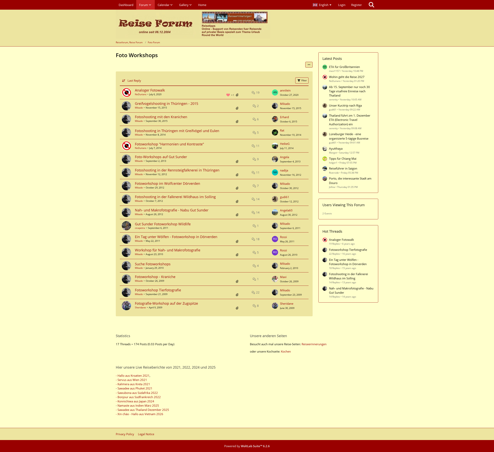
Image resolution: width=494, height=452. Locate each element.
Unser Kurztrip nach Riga (345, 105)
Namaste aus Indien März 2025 (138, 405)
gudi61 (284, 197)
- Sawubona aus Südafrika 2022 (137, 393)
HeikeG (285, 144)
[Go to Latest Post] (275, 92)
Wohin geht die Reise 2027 (347, 77)
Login (341, 5)
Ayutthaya (336, 148)
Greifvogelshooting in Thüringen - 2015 (166, 103)
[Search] (371, 5)
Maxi (283, 277)
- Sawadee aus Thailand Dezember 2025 (142, 410)
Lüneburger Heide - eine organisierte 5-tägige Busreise (348, 136)
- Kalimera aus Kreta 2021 (133, 384)
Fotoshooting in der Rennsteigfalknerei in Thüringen (177, 170)
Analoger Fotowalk (150, 90)
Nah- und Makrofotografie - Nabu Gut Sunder (171, 210)
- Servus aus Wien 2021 (131, 380)
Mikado (139, 107)
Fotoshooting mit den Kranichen (161, 116)
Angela (284, 157)
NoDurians (140, 94)
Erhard (284, 117)
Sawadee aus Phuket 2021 (135, 388)
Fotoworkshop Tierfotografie (158, 290)
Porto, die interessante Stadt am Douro (350, 180)
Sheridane (140, 307)
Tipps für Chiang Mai (342, 158)
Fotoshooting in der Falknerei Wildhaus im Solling (175, 196)
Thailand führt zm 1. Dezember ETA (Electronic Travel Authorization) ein (349, 120)
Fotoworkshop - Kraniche (155, 276)
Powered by (247, 446)
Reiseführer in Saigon (343, 168)
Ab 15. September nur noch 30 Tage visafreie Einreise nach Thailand (349, 91)
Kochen (286, 351)
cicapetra (140, 228)
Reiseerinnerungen (314, 344)
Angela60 (286, 210)
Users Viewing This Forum (343, 205)
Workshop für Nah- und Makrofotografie (167, 250)
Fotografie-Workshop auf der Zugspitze (166, 303)
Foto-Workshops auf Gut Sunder (161, 156)
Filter (304, 80)
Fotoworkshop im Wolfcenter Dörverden (167, 183)
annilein (285, 90)
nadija (284, 170)
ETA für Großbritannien (344, 67)
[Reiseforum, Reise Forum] (193, 24)
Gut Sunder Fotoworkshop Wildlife (163, 224)
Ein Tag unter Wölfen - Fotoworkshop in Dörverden (176, 236)
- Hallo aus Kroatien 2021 (133, 375)
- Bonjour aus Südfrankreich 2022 (138, 397)
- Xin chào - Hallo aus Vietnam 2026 (139, 414)
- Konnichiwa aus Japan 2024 (135, 401)
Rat (282, 130)
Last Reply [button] (134, 80)
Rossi (283, 237)
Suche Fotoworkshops (153, 264)
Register (356, 5)
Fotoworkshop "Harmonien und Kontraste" (169, 144)
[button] (322, 5)
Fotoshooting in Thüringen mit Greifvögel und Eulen (177, 130)
